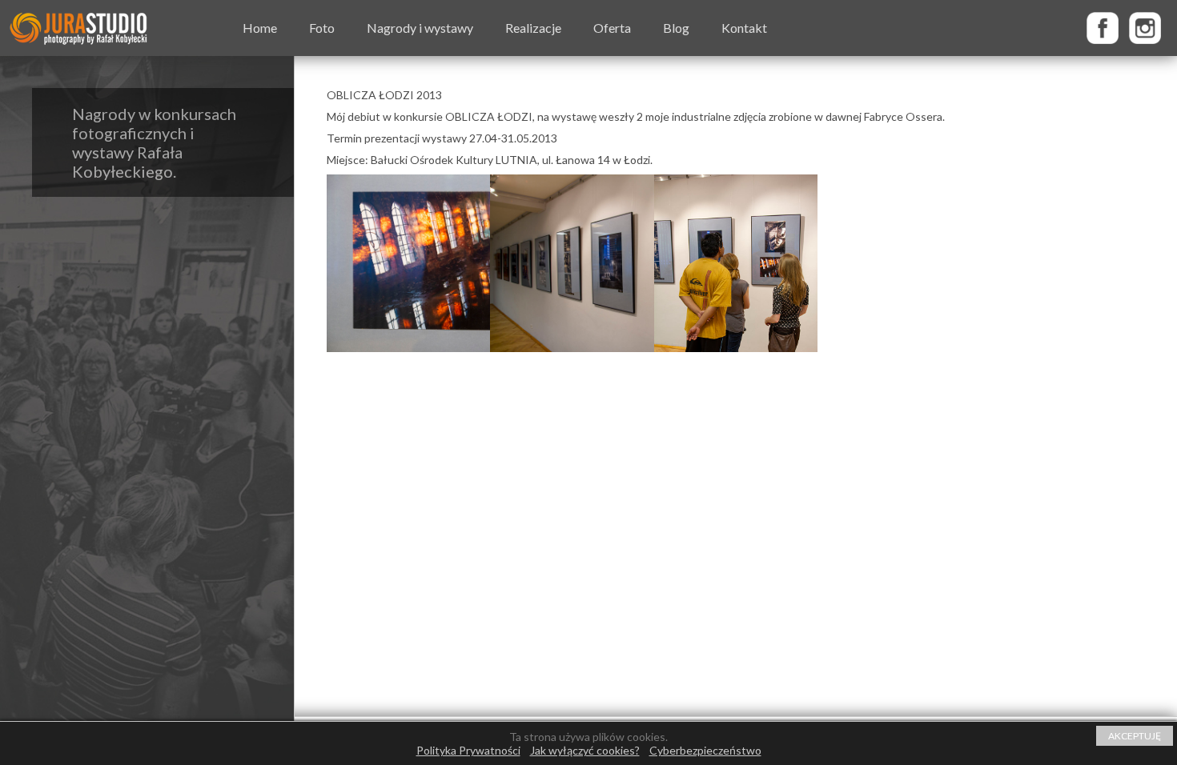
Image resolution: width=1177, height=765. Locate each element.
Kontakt (744, 27)
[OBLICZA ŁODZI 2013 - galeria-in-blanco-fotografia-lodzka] (572, 263)
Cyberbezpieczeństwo (705, 750)
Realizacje (533, 27)
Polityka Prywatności (468, 750)
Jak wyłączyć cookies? (585, 750)
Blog (676, 27)
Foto (322, 27)
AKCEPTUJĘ (1134, 736)
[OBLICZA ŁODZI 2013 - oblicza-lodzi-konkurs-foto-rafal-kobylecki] (409, 263)
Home (260, 27)
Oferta (612, 27)
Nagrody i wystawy (420, 27)
